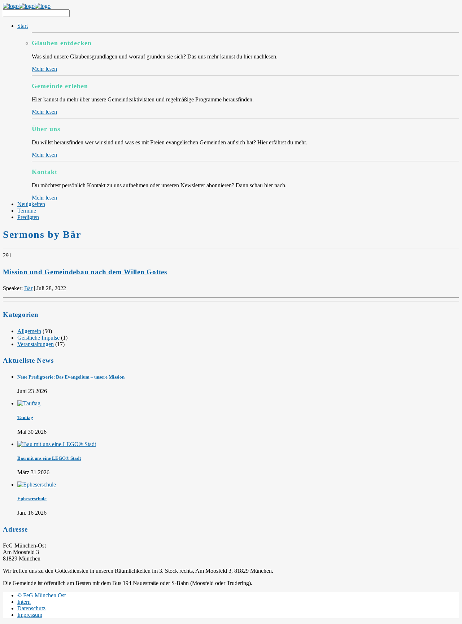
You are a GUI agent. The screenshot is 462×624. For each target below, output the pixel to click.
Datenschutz (31, 608)
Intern (24, 602)
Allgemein (29, 331)
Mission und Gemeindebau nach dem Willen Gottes (85, 272)
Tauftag (25, 417)
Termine (26, 211)
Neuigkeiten (31, 204)
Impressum (29, 615)
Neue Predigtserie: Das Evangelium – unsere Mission (71, 377)
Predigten (28, 217)
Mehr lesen (44, 69)
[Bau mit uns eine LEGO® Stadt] (56, 444)
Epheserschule (32, 498)
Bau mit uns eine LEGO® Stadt (49, 458)
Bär (28, 288)
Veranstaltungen (35, 344)
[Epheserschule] (36, 484)
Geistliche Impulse (38, 338)
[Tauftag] (28, 403)
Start (22, 26)
